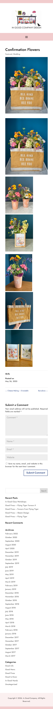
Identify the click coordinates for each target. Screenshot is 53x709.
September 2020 (12, 541)
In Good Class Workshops (15, 501)
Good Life (9, 665)
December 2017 (11, 637)
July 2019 (9, 567)
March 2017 (10, 656)
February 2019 (11, 585)
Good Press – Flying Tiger (16, 516)
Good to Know (11, 677)
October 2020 (11, 537)
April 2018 (9, 622)
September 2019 (12, 563)
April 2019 (9, 578)
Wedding (16, 54)
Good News (10, 669)
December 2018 (12, 593)
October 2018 (11, 600)
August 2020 (10, 544)
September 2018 (12, 604)
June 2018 (9, 615)
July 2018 (9, 611)
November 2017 (12, 641)
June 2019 (9, 570)
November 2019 (12, 556)
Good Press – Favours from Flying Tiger (22, 509)
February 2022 (11, 533)
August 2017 (10, 652)
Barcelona (43, 390)
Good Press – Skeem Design (17, 512)
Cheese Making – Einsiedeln (16, 390)
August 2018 (10, 607)
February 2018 (11, 630)
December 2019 (12, 552)
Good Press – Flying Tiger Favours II (20, 505)
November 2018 (12, 596)
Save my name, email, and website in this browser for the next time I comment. (23, 465)
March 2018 (10, 626)
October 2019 (11, 559)
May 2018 (9, 619)
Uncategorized (11, 684)
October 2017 (11, 644)
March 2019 (10, 581)
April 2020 (9, 548)
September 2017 (12, 648)
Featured (8, 54)
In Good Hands (11, 680)
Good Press (10, 673)
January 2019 (10, 589)
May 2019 (9, 574)
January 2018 (10, 633)
